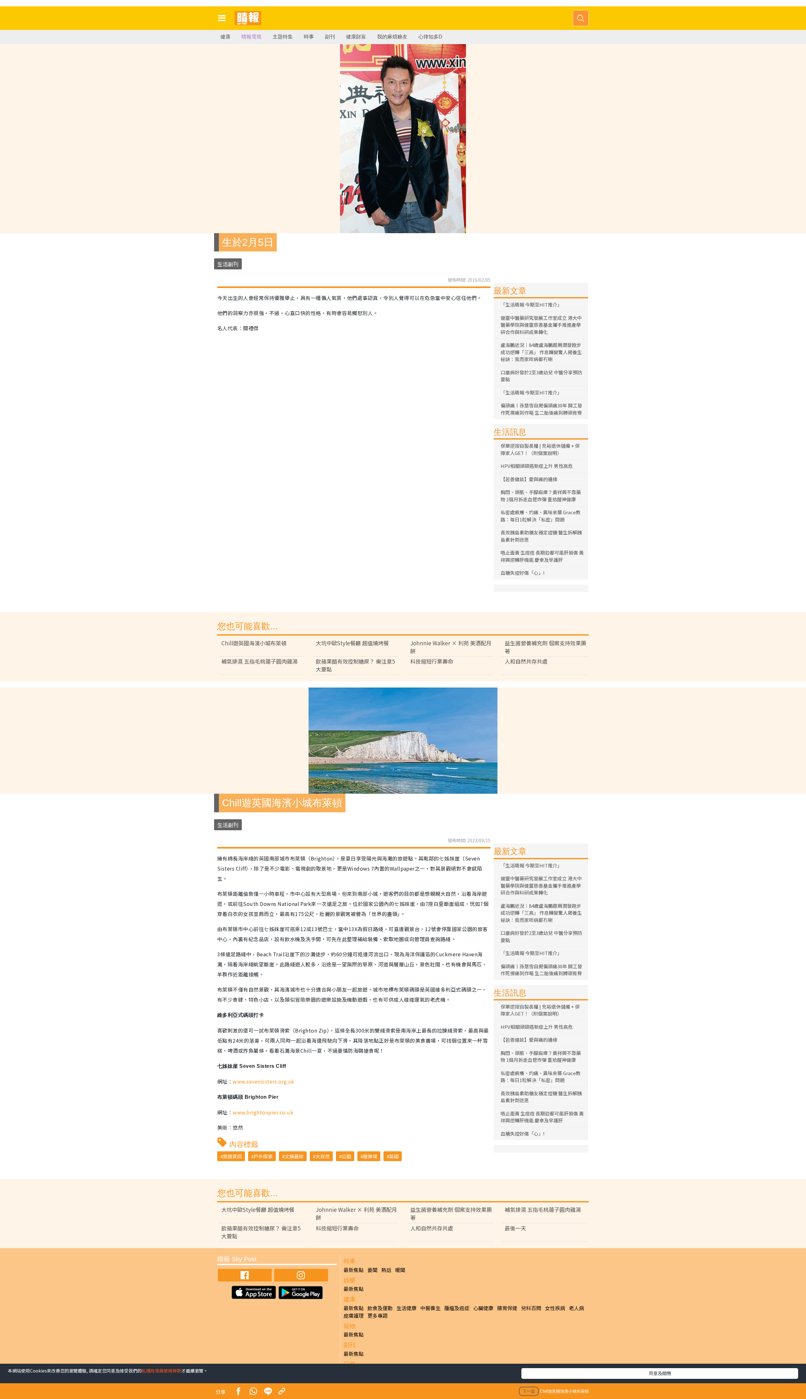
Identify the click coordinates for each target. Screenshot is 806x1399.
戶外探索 (263, 1156)
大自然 (322, 1156)
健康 (225, 36)
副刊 (330, 36)
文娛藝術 (294, 1156)
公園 (346, 1156)
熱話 (386, 1270)
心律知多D (430, 36)
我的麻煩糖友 (392, 36)
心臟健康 (483, 1308)
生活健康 (406, 1308)
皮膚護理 (353, 1315)
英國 (394, 1156)
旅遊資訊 (232, 1156)
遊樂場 (370, 1156)
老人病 (576, 1308)
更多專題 (377, 1315)
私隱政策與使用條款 (161, 1370)
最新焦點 (353, 1270)
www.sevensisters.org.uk (263, 1081)
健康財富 (356, 36)
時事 (309, 36)
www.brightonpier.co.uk (263, 1112)
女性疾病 (555, 1308)
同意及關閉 (660, 1373)
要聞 (372, 1270)
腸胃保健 (507, 1308)
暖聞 (400, 1270)
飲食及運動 (380, 1308)
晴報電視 (251, 36)
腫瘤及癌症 (456, 1308)
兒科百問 (531, 1308)
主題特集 (283, 36)
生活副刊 (228, 264)
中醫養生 (430, 1308)
